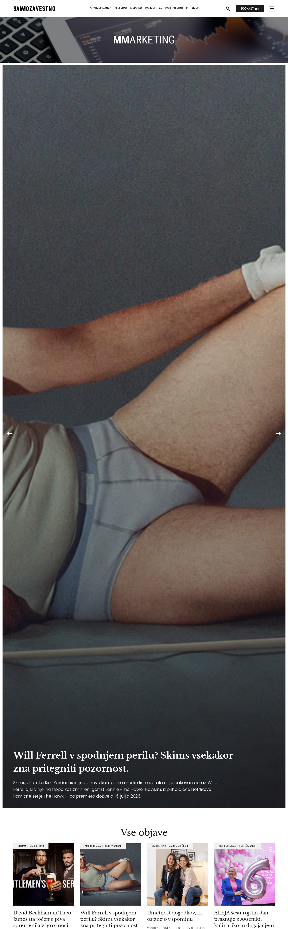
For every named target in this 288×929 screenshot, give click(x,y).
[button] (9, 433)
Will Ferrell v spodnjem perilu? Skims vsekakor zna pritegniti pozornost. (109, 919)
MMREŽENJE (182, 846)
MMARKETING (37, 846)
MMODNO (89, 846)
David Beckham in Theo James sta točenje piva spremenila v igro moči (42, 919)
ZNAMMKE (23, 846)
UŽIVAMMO (250, 846)
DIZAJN (171, 846)
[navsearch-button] (228, 9)
